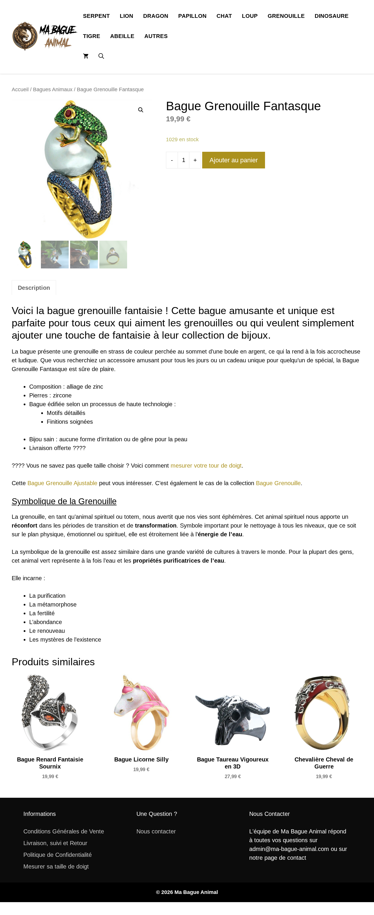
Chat (224, 16)
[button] (101, 56)
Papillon (192, 16)
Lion (126, 16)
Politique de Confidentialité (57, 855)
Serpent (96, 16)
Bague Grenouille (278, 483)
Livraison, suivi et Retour (55, 843)
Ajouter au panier (233, 160)
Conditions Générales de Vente (63, 831)
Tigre (91, 36)
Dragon (155, 16)
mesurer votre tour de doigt (206, 465)
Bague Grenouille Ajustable (62, 483)
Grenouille (286, 16)
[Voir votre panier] (86, 56)
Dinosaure (332, 16)
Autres (156, 36)
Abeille (122, 36)
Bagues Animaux (52, 89)
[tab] (34, 287)
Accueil (20, 89)
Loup (250, 16)
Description (34, 288)
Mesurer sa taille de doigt (56, 866)
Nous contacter (156, 831)
